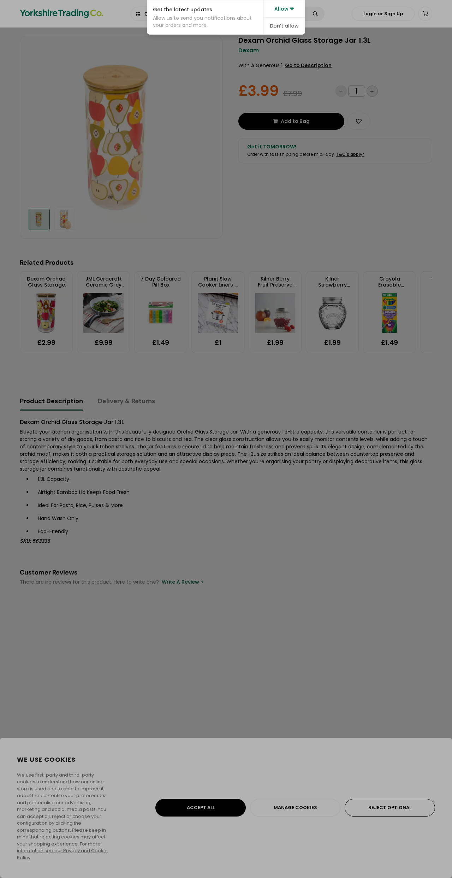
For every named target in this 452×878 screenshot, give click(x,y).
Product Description (51, 401)
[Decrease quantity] (341, 91)
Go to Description (308, 65)
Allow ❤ (284, 8)
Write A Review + (183, 582)
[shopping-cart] (425, 14)
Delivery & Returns (126, 401)
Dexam (248, 50)
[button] (205, 17)
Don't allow (284, 25)
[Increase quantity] (372, 91)
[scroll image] (39, 219)
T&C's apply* (350, 154)
